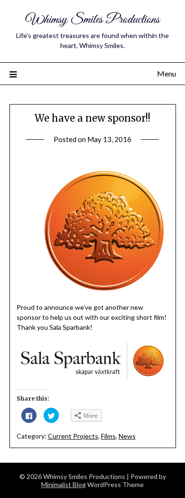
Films (108, 436)
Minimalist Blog (63, 484)
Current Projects (73, 436)
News (127, 436)
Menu (166, 73)
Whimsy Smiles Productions (92, 20)
